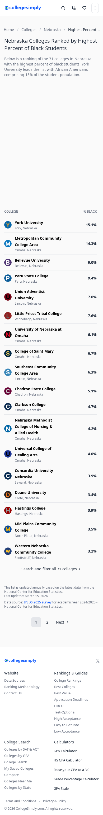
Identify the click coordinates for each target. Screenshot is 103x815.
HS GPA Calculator (68, 760)
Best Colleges (64, 686)
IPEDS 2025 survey (38, 602)
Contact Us (13, 693)
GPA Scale (61, 788)
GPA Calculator (65, 750)
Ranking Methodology (22, 686)
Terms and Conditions (20, 801)
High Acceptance (67, 718)
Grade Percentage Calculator (76, 779)
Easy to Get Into (66, 724)
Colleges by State (17, 787)
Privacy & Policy (54, 801)
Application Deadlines (71, 699)
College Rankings (67, 680)
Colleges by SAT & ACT (21, 749)
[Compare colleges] (74, 8)
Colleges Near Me (18, 781)
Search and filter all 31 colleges (49, 568)
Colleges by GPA (16, 755)
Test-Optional (64, 712)
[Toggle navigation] (95, 8)
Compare (11, 774)
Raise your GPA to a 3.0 (71, 769)
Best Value (62, 693)
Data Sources (14, 680)
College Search (15, 762)
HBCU (59, 705)
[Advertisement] (51, 133)
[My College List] (84, 8)
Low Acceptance (66, 731)
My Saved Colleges (19, 768)
